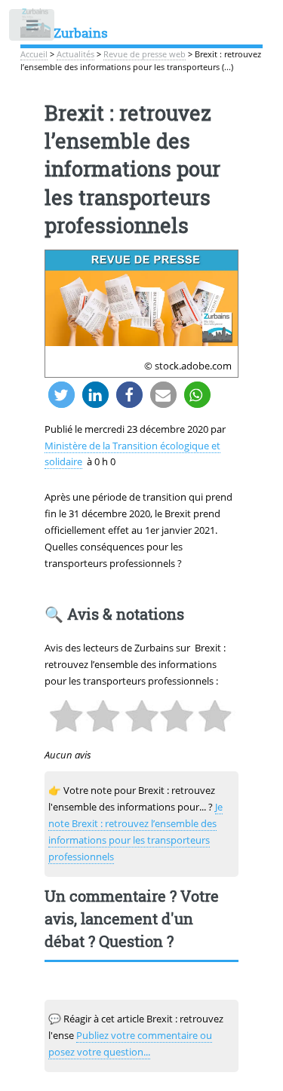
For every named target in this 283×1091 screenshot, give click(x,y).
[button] (61, 395)
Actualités (75, 54)
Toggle (33, 28)
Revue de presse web (144, 54)
